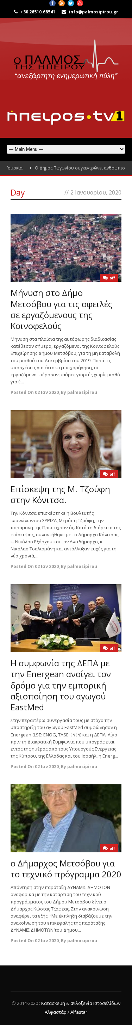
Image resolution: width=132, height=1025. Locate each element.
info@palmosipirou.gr (93, 12)
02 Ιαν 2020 (47, 392)
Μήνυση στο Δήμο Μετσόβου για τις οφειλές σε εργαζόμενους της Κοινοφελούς (61, 309)
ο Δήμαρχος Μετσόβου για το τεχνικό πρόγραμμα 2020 (66, 868)
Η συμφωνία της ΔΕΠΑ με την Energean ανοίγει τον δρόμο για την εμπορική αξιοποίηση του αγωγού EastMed (61, 685)
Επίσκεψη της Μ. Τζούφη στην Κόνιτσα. (60, 494)
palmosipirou (82, 392)
